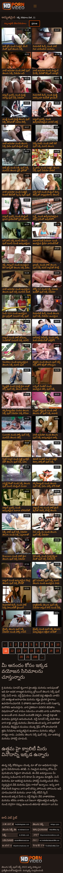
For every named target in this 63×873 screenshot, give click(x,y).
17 (44, 650)
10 (57, 644)
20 (21, 657)
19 (57, 650)
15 (31, 650)
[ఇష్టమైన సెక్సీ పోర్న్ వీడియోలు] (30, 859)
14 (25, 650)
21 (27, 657)
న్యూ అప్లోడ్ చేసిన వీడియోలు (15, 23)
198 (35, 657)
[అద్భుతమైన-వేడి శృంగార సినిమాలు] (14, 6)
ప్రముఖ (34, 23)
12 (12, 650)
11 (5, 650)
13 (18, 650)
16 (38, 650)
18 (50, 650)
